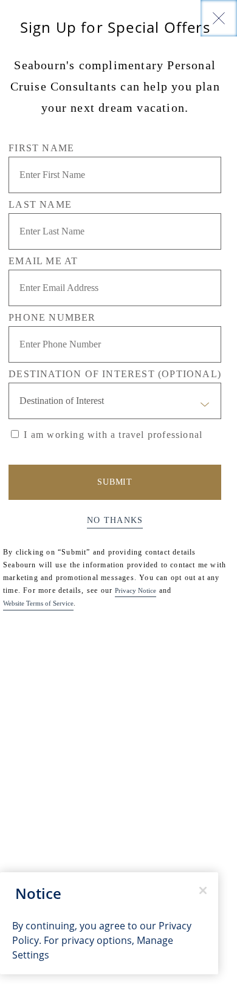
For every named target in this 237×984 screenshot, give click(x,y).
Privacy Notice (135, 590)
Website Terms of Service (38, 603)
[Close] (219, 18)
